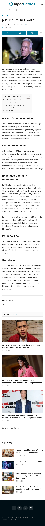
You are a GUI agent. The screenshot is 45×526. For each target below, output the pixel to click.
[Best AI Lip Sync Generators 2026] (8, 465)
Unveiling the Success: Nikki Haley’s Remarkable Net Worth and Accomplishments (22, 381)
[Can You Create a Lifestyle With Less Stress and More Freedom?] (8, 490)
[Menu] (3, 4)
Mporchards (8, 25)
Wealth (5, 15)
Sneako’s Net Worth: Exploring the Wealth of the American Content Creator (21, 346)
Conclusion (9, 110)
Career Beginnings (12, 102)
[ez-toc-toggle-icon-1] (27, 97)
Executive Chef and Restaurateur (17, 105)
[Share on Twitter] (20, 33)
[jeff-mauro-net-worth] (22, 50)
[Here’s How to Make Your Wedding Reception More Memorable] (8, 453)
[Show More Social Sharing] (41, 33)
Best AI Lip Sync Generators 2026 (29, 462)
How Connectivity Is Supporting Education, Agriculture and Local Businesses (29, 476)
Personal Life (10, 108)
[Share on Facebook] (8, 33)
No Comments (31, 25)
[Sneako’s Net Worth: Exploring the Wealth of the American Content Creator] (22, 331)
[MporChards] (22, 4)
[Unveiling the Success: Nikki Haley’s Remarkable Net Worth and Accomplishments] (22, 366)
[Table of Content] (28, 97)
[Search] (42, 4)
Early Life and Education (14, 100)
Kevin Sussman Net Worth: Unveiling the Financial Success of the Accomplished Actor (22, 416)
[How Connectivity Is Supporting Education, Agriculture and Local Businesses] (8, 476)
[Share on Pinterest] (32, 33)
